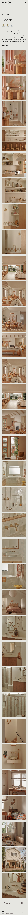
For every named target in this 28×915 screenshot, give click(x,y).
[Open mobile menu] (25, 2)
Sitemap (11, 913)
